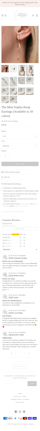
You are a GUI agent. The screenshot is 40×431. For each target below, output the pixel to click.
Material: (3, 131)
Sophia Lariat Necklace (21, 206)
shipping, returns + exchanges (20, 399)
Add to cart (20, 164)
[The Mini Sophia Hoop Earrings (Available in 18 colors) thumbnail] (5, 68)
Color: (3, 141)
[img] (13, 255)
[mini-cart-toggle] (37, 15)
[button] (6, 121)
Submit (32, 383)
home (20, 393)
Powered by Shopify (28, 424)
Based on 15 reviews (8, 226)
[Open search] (6, 15)
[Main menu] (2, 15)
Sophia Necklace (25, 204)
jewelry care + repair (20, 396)
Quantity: (4, 151)
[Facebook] (16, 412)
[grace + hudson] (20, 15)
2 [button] (15, 353)
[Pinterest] (24, 412)
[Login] (33, 15)
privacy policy (20, 402)
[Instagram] (20, 412)
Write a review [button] (20, 228)
